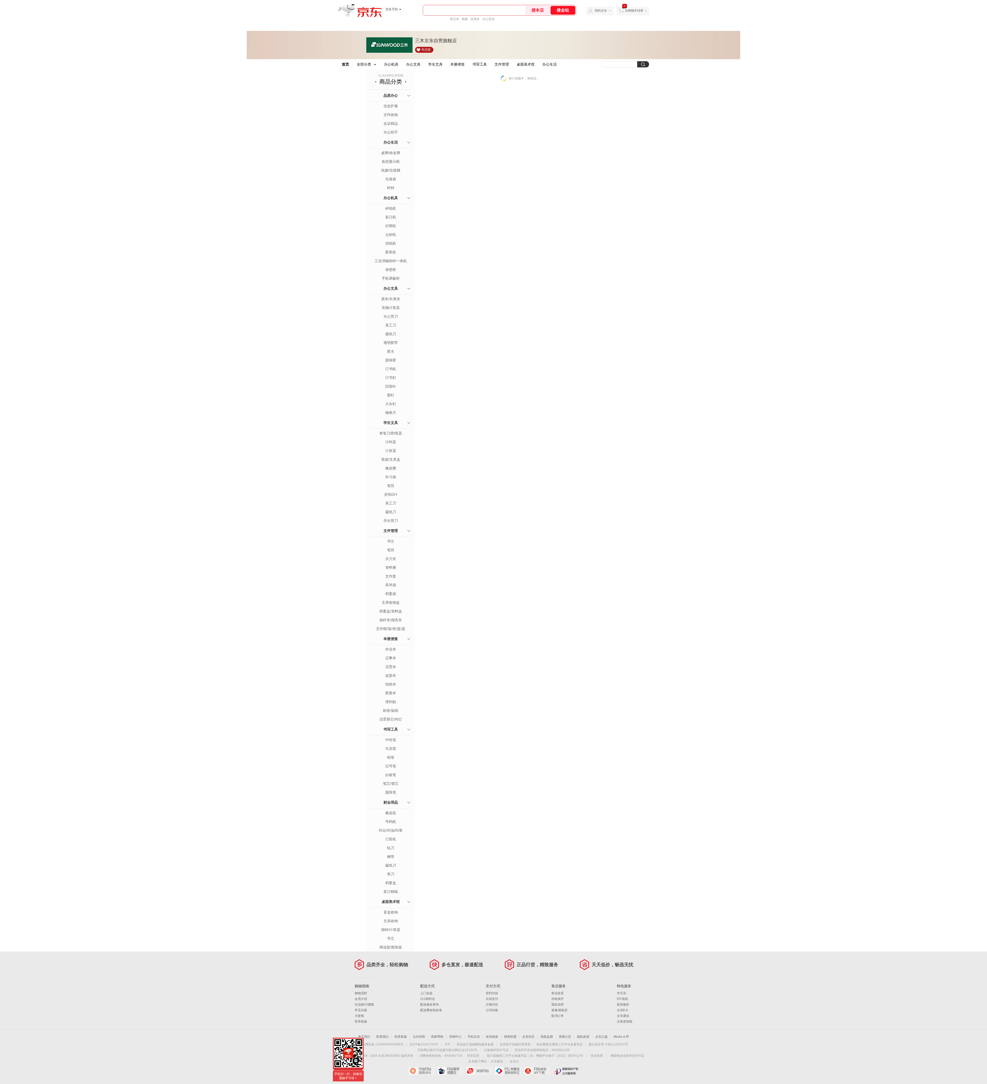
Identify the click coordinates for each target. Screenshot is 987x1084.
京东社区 (528, 1036)
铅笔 (390, 757)
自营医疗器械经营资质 (515, 1044)
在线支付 (492, 999)
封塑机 (390, 226)
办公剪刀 (390, 316)
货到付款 (492, 993)
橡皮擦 (390, 468)
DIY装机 (622, 999)
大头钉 (390, 404)
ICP (447, 1044)
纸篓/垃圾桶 (390, 170)
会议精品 (390, 123)
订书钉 (390, 378)
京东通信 (623, 1016)
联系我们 (382, 1036)
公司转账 (492, 1010)
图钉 (390, 395)
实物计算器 (391, 308)
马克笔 (390, 749)
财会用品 (390, 802)
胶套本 (390, 693)
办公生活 (549, 64)
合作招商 (419, 1036)
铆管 (390, 857)
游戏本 (475, 19)
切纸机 (390, 243)
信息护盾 (390, 106)
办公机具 (391, 64)
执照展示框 (391, 161)
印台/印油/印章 (391, 830)
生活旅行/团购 (364, 1004)
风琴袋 (390, 585)
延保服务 (623, 1004)
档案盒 (390, 883)
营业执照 (597, 1056)
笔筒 (390, 486)
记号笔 (390, 766)
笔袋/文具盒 (390, 459)
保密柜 (390, 270)
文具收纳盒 (391, 602)
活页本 (390, 667)
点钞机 (390, 235)
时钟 (390, 188)
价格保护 (557, 999)
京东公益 (601, 1036)
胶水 (390, 351)
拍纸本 (390, 684)
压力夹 (390, 559)
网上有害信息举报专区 (508, 1071)
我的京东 (601, 10)
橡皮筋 (390, 813)
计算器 (390, 451)
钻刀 (390, 848)
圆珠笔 (390, 792)
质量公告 (565, 1036)
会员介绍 (361, 999)
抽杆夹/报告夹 (390, 620)
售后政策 (557, 993)
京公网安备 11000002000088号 (381, 1044)
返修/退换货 (559, 1010)
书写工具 (479, 64)
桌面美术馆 (526, 64)
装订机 (390, 217)
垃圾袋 (390, 179)
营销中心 (455, 1036)
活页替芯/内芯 (390, 719)
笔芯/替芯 (390, 783)
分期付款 (492, 1004)
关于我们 (364, 1036)
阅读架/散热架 (390, 947)
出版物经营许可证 (496, 1050)
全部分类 (364, 64)
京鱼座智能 (624, 1021)
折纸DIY (390, 494)
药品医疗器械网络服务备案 (475, 1044)
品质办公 (390, 95)
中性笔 (390, 740)
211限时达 (427, 999)
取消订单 (557, 1016)
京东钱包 (497, 1061)
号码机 (390, 822)
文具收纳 (390, 921)
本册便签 (457, 64)
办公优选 (488, 19)
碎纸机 (390, 208)
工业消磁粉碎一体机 (390, 261)
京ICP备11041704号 (423, 1044)
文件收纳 (390, 115)
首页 (345, 64)
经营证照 (473, 1056)
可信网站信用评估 (421, 1071)
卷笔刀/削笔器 (390, 433)
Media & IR (621, 1036)
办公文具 (413, 64)
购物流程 (361, 993)
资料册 (390, 567)
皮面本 (390, 675)
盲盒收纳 (390, 912)
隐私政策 (583, 1036)
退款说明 (557, 1004)
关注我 (426, 49)
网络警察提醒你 (450, 1071)
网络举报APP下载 (537, 1071)
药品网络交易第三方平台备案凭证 (559, 1044)
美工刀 (390, 325)
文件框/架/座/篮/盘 (390, 629)
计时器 (390, 442)
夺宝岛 (621, 993)
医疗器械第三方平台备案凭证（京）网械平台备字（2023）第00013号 (535, 1056)
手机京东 (474, 1036)
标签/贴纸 (390, 710)
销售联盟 (510, 1036)
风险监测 (547, 1036)
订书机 (390, 369)
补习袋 (390, 477)
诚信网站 (479, 1071)
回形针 (390, 386)
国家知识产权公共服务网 (565, 1071)
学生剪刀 (390, 521)
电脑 (465, 19)
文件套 (390, 576)
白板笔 (390, 775)
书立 (390, 541)
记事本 (390, 658)
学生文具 (435, 64)
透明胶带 (390, 343)
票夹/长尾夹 (390, 299)
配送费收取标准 (431, 1010)
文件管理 (502, 64)
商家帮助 (437, 1036)
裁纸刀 (390, 334)
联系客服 (361, 1021)
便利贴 (390, 702)
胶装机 (390, 252)
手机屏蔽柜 (391, 278)
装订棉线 (390, 892)
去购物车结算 (634, 10)
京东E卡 (622, 1010)
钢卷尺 (390, 413)
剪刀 (390, 874)
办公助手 (390, 132)
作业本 (390, 649)
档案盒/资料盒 (390, 611)
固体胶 (390, 360)
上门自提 (426, 993)
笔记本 (454, 19)
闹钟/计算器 (390, 930)
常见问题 (361, 1010)
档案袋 (390, 594)
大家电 (359, 1016)
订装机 (390, 839)
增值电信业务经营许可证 (627, 1056)
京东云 (514, 1061)
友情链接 (492, 1036)
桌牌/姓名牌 (390, 153)
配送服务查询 (429, 1004)
